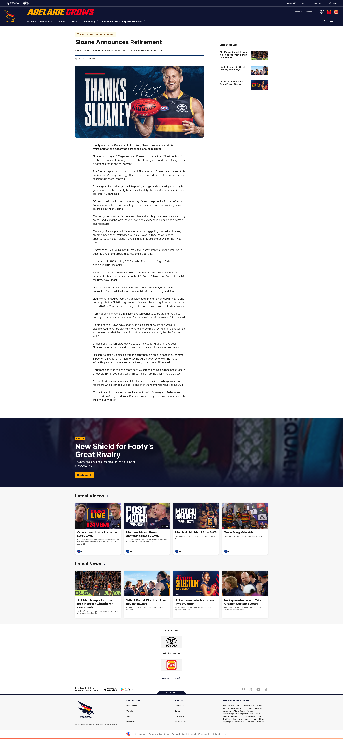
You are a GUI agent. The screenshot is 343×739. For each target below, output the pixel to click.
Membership (88, 21)
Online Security (219, 734)
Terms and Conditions (158, 734)
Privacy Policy (111, 724)
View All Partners (170, 678)
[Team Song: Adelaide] (245, 529)
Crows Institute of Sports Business (122, 21)
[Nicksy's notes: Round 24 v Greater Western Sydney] (245, 594)
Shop (302, 3)
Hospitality (316, 3)
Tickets (290, 3)
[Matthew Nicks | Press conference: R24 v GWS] (147, 529)
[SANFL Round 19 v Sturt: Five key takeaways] (244, 70)
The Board (179, 716)
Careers (178, 711)
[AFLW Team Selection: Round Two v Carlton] (244, 85)
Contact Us (179, 705)
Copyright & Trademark (198, 734)
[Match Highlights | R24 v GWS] (196, 529)
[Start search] (324, 21)
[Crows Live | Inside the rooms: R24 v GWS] (98, 529)
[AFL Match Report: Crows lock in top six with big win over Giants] (244, 56)
